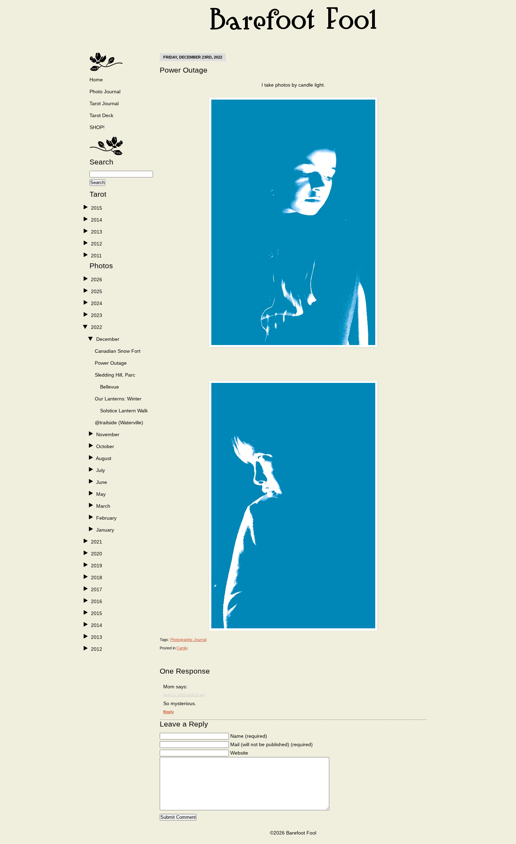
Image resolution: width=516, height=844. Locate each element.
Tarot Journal (104, 103)
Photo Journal (105, 91)
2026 (96, 279)
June (101, 482)
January (105, 530)
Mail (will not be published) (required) (271, 744)
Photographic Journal (188, 639)
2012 (96, 244)
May (101, 494)
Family (182, 648)
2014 (96, 220)
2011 (96, 255)
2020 (96, 553)
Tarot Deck (101, 115)
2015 (96, 208)
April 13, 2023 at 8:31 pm (184, 695)
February (106, 518)
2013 (96, 232)
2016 (96, 601)
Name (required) (248, 736)
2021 (96, 542)
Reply (168, 712)
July (100, 470)
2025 (96, 291)
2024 (96, 303)
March (103, 506)
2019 (96, 565)
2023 (96, 315)
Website (239, 753)
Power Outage (111, 363)
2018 (96, 577)
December (107, 339)
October (105, 446)
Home (96, 79)
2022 (96, 327)
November (107, 434)
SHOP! (97, 127)
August (103, 458)
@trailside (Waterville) (119, 422)
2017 (96, 589)
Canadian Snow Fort (117, 351)
